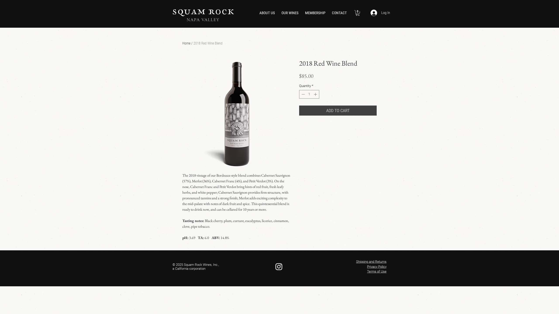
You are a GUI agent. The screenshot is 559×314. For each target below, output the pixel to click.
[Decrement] (303, 94)
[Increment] (316, 94)
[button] (357, 13)
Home (186, 43)
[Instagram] (278, 266)
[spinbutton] (309, 94)
